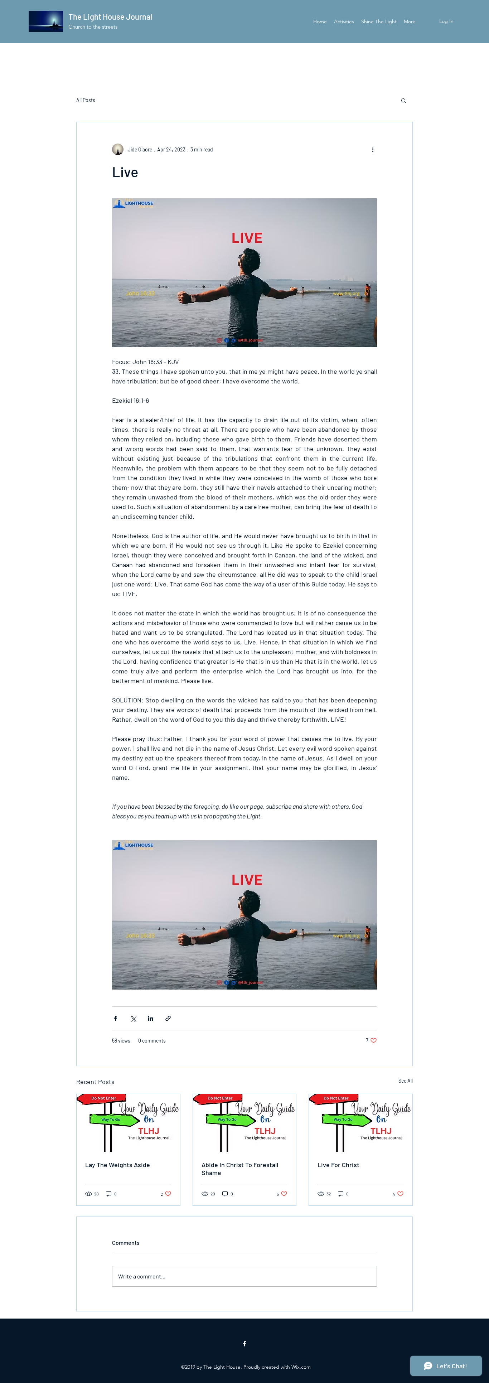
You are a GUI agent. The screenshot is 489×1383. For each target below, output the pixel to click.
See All (405, 1081)
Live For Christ (338, 1165)
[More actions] (372, 149)
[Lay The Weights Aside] (128, 1123)
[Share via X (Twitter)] (133, 1018)
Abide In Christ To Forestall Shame (240, 1168)
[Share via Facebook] (115, 1018)
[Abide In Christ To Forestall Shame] (244, 1123)
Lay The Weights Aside (117, 1165)
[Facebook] (244, 1343)
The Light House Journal (110, 16)
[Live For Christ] (360, 1123)
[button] (403, 100)
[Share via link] (168, 1018)
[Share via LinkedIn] (150, 1018)
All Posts (85, 100)
